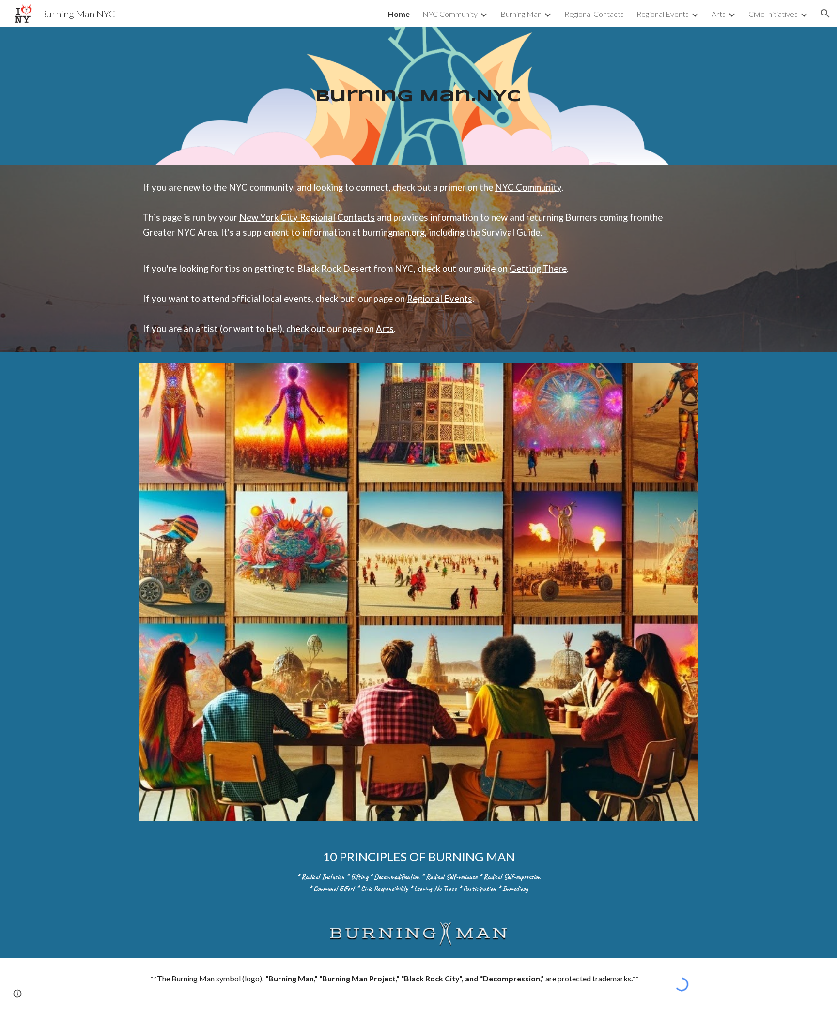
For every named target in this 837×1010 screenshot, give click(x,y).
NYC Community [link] (450, 13)
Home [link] (399, 13)
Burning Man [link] (521, 13)
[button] (825, 13)
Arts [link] (719, 13)
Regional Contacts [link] (594, 13)
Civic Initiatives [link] (773, 13)
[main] (418, 96)
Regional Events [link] (662, 13)
